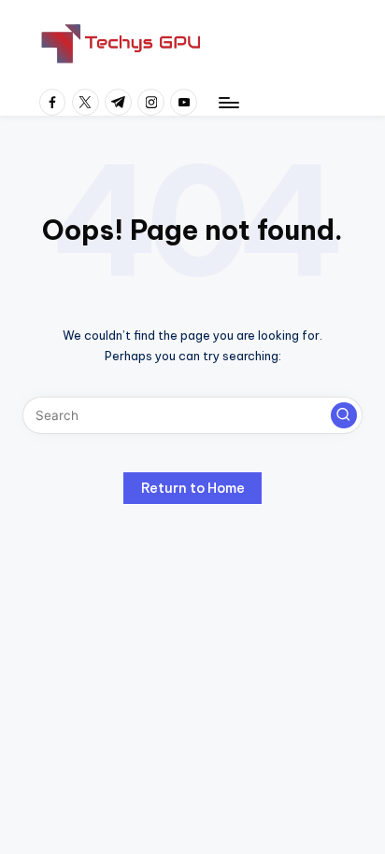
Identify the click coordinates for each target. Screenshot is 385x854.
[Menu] (228, 102)
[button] (344, 415)
